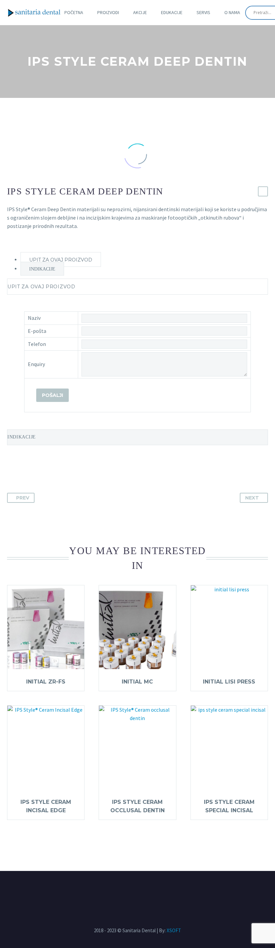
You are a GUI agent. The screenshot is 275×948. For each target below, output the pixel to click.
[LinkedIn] (143, 889)
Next (252, 498)
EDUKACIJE (171, 12)
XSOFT (174, 930)
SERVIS (203, 12)
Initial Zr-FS (45, 681)
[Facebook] (131, 889)
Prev (22, 498)
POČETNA (73, 12)
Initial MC (137, 681)
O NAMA (232, 12)
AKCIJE (140, 12)
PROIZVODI (108, 12)
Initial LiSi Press (229, 681)
